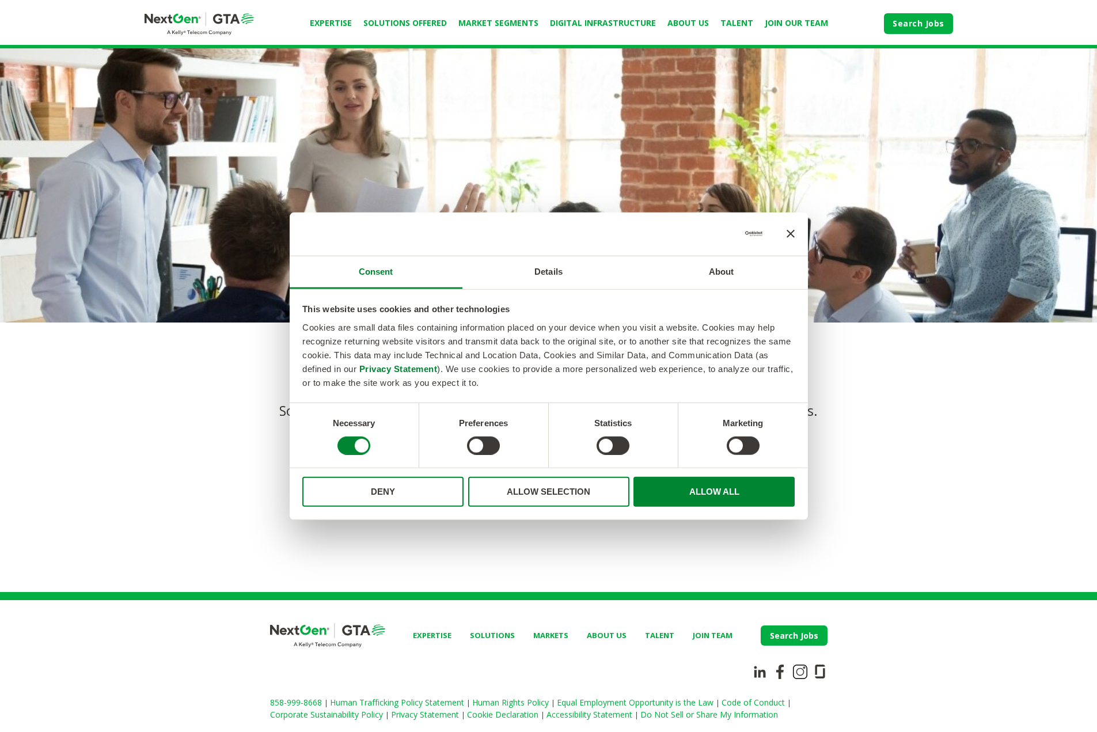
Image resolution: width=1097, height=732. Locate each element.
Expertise (331, 22)
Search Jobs (918, 23)
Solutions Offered (405, 22)
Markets (550, 635)
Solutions (492, 635)
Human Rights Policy (511, 702)
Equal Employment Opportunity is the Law (636, 702)
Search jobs (794, 635)
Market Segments (498, 22)
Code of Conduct (754, 702)
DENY (383, 491)
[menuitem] (330, 23)
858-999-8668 (297, 702)
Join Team (712, 635)
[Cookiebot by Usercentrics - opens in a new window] (712, 233)
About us (607, 635)
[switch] (483, 446)
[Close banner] (791, 234)
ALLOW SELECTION (548, 491)
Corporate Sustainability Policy (327, 714)
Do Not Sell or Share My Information (709, 714)
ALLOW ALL (714, 491)
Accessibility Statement (590, 714)
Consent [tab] (376, 271)
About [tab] (721, 271)
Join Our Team (796, 22)
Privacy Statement (398, 368)
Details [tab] (548, 271)
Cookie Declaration (504, 714)
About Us (688, 22)
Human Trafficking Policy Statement (398, 702)
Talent (736, 22)
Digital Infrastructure (603, 22)
